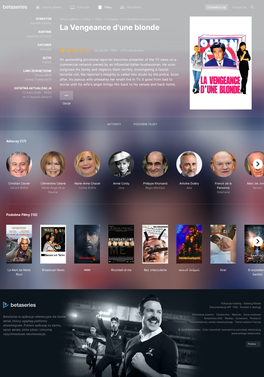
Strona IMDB (43, 75)
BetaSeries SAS (213, 318)
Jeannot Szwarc (41, 23)
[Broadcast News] (53, 244)
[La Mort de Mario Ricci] (19, 244)
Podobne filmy (145, 124)
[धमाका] (87, 244)
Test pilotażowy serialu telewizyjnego (211, 321)
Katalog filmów (252, 303)
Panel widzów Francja (248, 321)
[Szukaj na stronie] (252, 7)
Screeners (242, 318)
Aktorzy (114, 124)
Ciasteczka (222, 314)
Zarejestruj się (216, 7)
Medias (229, 318)
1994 (98, 19)
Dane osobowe (252, 314)
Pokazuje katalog (231, 303)
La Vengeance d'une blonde (141, 19)
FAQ (235, 307)
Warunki (236, 314)
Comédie (112, 19)
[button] (19, 172)
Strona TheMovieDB (38, 79)
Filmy (87, 19)
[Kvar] (223, 244)
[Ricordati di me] (121, 244)
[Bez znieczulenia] (155, 244)
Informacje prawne (203, 314)
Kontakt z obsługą (250, 307)
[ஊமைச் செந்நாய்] (189, 244)
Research (255, 318)
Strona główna (69, 19)
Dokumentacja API (220, 307)
